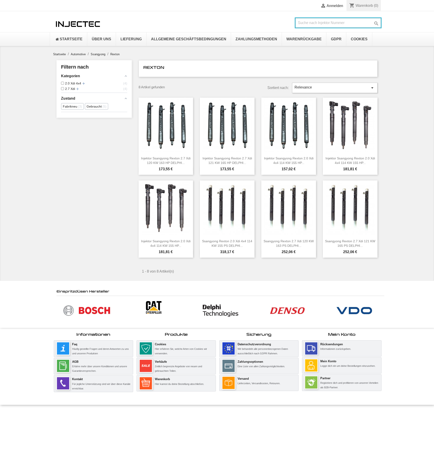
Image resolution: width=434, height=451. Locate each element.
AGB (75, 361)
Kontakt (77, 379)
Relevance (335, 88)
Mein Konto (328, 361)
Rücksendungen (331, 344)
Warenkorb (162, 379)
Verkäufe (161, 361)
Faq (74, 344)
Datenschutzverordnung (254, 344)
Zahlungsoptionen (250, 361)
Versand (243, 378)
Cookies (160, 344)
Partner (325, 378)
